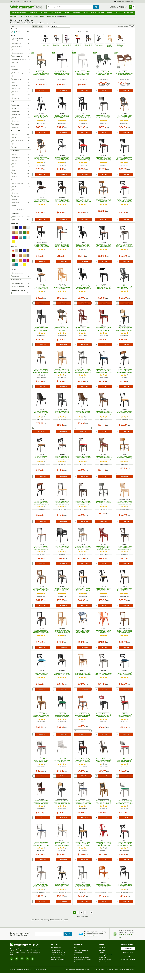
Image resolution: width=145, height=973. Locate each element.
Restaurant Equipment (19, 12)
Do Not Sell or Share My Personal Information (121, 969)
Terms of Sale (69, 969)
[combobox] (69, 7)
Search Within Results (18, 290)
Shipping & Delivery (129, 959)
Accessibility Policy (100, 969)
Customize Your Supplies (58, 955)
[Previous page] (70, 912)
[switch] (131, 26)
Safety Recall (78, 962)
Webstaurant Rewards (57, 950)
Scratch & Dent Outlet (81, 950)
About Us (102, 947)
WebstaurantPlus (56, 947)
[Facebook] (22, 958)
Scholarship (102, 957)
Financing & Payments (106, 955)
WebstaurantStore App (58, 952)
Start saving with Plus (91, 936)
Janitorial (109, 12)
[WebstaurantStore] (26, 944)
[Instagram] (11, 958)
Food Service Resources (81, 957)
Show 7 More (20, 209)
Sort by (48, 26)
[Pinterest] (32, 958)
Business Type (128, 12)
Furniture (85, 12)
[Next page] (94, 912)
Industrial (118, 12)
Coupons (77, 955)
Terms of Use (88, 969)
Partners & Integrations (58, 959)
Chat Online (126, 956)
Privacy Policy (78, 969)
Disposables (76, 12)
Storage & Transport (97, 12)
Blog (75, 947)
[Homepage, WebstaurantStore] (26, 6)
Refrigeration (33, 12)
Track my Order (128, 952)
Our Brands (102, 950)
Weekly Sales (78, 952)
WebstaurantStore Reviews (82, 959)
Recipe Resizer (55, 957)
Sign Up (68, 934)
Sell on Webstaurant (105, 959)
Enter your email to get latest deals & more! (20, 934)
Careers (101, 952)
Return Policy (103, 962)
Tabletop (66, 12)
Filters (12, 26)
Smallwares (43, 12)
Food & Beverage (55, 12)
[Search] (27, 293)
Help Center (15, 1)
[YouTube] (16, 958)
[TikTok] (27, 958)
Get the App (27, 1)
